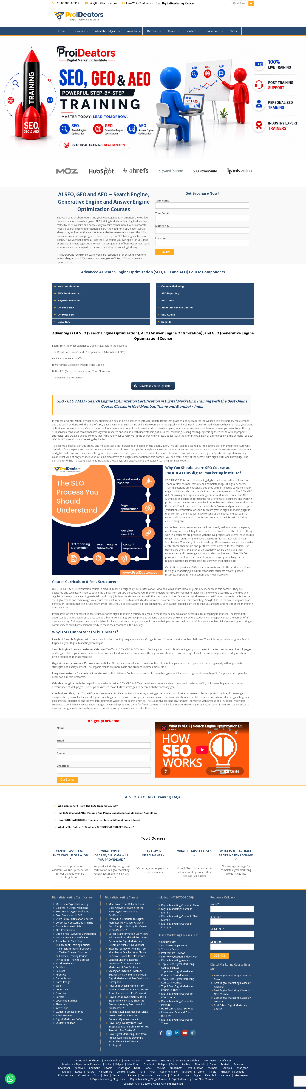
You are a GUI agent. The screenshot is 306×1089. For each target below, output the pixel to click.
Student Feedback (66, 1022)
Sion (96, 1075)
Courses (79, 31)
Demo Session (64, 978)
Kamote (161, 1075)
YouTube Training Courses (74, 959)
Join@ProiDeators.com (103, 3)
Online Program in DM (68, 926)
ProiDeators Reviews (173, 952)
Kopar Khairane (169, 1072)
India (108, 1064)
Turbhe (200, 1072)
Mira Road (133, 1064)
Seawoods (146, 1075)
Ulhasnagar (123, 1068)
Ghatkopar (64, 1068)
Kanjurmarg (105, 1072)
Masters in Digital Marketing (72, 904)
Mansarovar (241, 1075)
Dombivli (149, 1064)
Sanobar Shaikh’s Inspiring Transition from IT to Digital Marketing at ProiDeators (125, 963)
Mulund (161, 1068)
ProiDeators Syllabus (187, 1060)
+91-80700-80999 (67, 3)
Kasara (90, 1072)
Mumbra (212, 1068)
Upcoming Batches (66, 1000)
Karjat (78, 1072)
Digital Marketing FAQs (69, 1019)
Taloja (212, 1072)
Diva (189, 1068)
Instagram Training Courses (75, 948)
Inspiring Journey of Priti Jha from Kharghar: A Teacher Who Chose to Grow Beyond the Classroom (127, 952)
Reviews (131, 31)
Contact (191, 31)
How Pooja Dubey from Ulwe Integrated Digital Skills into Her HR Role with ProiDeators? (129, 1026)
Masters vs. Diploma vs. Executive (81, 1064)
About (172, 31)
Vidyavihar (84, 1075)
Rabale (132, 1075)
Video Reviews (64, 1015)
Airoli (152, 1072)
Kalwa (199, 1068)
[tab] (101, 286)
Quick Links (239, 3)
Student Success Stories (69, 1011)
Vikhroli (121, 1072)
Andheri (186, 1064)
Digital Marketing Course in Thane (180, 905)
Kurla (132, 1072)
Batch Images (64, 982)
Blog (58, 985)
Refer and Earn (132, 1060)
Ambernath (176, 1068)
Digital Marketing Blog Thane (109, 1079)
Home (61, 31)
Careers (60, 997)
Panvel (148, 1068)
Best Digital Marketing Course (175, 3)
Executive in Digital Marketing (72, 911)
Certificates (62, 967)
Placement (213, 31)
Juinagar (225, 1072)
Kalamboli (210, 1075)
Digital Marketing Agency (175, 960)
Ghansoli (187, 1072)
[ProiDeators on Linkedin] (177, 1033)
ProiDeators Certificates (217, 1060)
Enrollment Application (174, 945)
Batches (152, 31)
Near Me (200, 1064)
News (233, 31)
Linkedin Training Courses (74, 956)
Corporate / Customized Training (74, 922)
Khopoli (66, 1072)
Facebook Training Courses (74, 945)
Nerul (137, 1068)
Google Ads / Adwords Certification (76, 933)
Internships (62, 1008)
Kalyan (119, 1064)
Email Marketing (65, 963)
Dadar (213, 1064)
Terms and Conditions (87, 1060)
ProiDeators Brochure (158, 1060)
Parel (142, 1072)
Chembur (94, 1068)
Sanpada (239, 1072)
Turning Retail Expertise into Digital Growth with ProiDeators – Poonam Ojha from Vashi (129, 1015)
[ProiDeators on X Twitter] (169, 1033)
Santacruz (118, 1075)
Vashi (174, 1064)
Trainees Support (171, 949)
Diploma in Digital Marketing (72, 907)
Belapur (162, 1064)
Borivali (225, 1064)
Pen (105, 1075)
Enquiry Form (168, 941)
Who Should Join (106, 31)
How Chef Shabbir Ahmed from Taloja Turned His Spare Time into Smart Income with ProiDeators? (128, 989)
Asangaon (242, 1068)
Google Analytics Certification (72, 937)
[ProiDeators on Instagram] (192, 1033)
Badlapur (227, 1068)
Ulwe (186, 1075)
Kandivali (80, 1068)
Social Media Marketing (69, 941)
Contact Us (62, 989)
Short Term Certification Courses (74, 919)
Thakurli (174, 1075)
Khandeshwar (66, 1075)
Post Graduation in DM (69, 915)
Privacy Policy (112, 1060)
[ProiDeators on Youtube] (185, 1033)
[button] (10, 1078)
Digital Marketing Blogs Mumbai (148, 1079)
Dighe (197, 1075)
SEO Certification (65, 930)
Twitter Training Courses (73, 952)
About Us (61, 974)
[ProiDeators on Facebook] (161, 1033)
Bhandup (239, 1064)
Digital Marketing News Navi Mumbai (192, 1079)
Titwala (108, 1068)
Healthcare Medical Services (177, 1008)
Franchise (61, 993)
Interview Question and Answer (179, 956)
